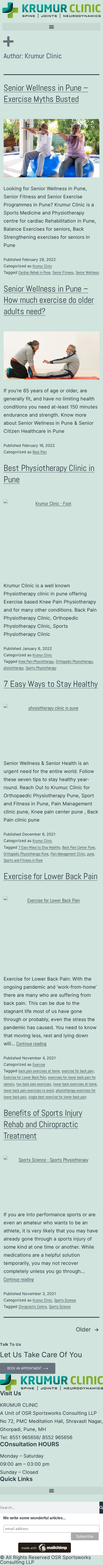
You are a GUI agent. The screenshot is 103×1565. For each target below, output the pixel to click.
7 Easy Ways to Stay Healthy (51, 683)
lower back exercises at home (75, 1084)
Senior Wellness (87, 272)
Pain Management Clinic (68, 853)
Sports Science (65, 1300)
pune (90, 853)
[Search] (101, 1508)
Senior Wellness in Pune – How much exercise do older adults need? (49, 300)
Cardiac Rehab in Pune (34, 272)
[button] (51, 27)
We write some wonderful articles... (34, 1518)
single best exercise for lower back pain (57, 1096)
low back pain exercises (33, 1084)
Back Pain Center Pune (78, 847)
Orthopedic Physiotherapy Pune (26, 853)
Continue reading (31, 1044)
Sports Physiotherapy (41, 667)
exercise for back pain (78, 1070)
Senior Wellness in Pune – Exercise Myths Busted (46, 93)
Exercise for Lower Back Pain (50, 876)
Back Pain (40, 451)
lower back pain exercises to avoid (29, 1090)
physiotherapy (13, 667)
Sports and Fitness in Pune (23, 860)
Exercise (39, 1064)
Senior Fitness (63, 272)
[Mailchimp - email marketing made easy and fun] (44, 1547)
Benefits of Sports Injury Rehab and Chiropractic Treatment (43, 1124)
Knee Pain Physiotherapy (36, 661)
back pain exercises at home (39, 1070)
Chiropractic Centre (32, 1306)
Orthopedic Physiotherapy (74, 661)
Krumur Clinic (42, 266)
